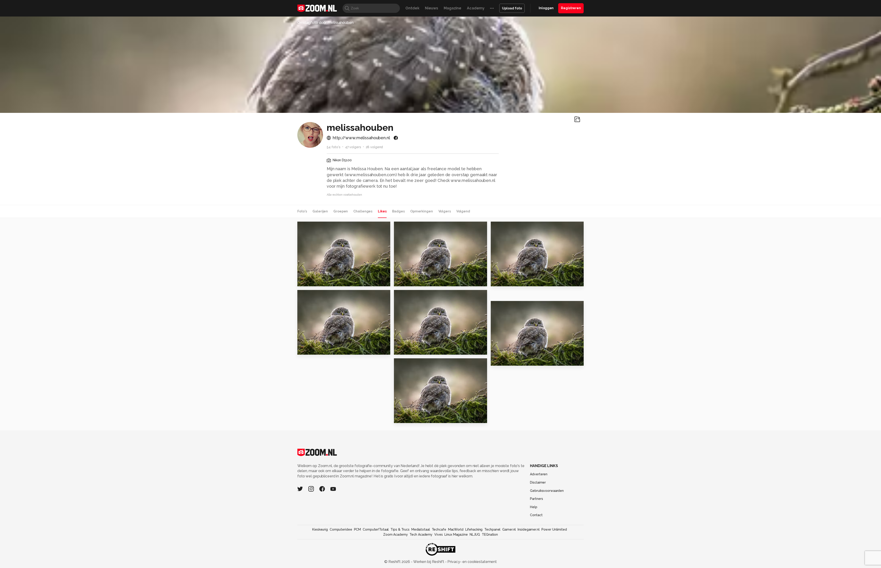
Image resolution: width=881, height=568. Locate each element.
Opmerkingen (421, 211)
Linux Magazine (456, 534)
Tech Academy (421, 534)
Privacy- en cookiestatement (471, 562)
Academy (476, 8)
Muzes (410, 363)
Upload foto (512, 8)
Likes (382, 211)
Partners (536, 499)
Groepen (340, 211)
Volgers (444, 211)
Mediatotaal (420, 529)
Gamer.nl (509, 529)
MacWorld (455, 529)
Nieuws (431, 8)
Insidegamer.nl (528, 529)
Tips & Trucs (400, 529)
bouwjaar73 (413, 295)
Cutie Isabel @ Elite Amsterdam (519, 280)
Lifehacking (474, 529)
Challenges (362, 211)
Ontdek (412, 8)
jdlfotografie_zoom (517, 227)
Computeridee (341, 529)
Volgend (463, 211)
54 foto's (333, 147)
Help (533, 507)
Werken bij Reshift (429, 562)
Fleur (401, 280)
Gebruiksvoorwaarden (547, 491)
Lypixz (409, 227)
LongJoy (314, 295)
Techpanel (492, 529)
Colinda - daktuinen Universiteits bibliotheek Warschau (325, 280)
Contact (536, 515)
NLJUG (475, 534)
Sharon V (404, 417)
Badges (398, 211)
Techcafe (439, 529)
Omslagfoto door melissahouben (325, 22)
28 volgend (374, 147)
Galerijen (320, 211)
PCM (357, 529)
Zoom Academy (395, 534)
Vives (438, 534)
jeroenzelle (317, 227)
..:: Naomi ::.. (310, 349)
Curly (401, 349)
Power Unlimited (554, 529)
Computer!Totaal (376, 529)
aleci (505, 306)
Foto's (302, 211)
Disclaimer (538, 482)
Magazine (452, 8)
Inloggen (546, 8)
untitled (501, 360)
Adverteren (538, 474)
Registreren (571, 8)
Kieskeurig (320, 529)
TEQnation (490, 534)
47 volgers (353, 147)
